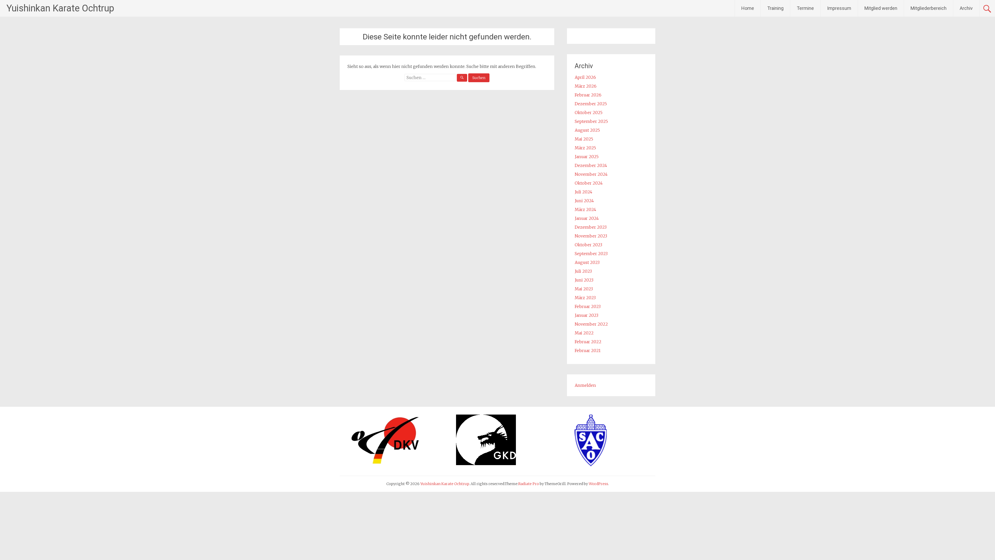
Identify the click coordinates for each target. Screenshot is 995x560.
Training (775, 8)
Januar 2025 (587, 156)
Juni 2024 (584, 200)
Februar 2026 (588, 94)
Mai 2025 (584, 139)
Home (747, 8)
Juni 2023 (584, 280)
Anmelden (585, 385)
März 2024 (585, 209)
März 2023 (585, 297)
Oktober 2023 (588, 244)
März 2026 (585, 86)
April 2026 (585, 77)
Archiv (966, 8)
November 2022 (591, 324)
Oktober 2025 (588, 112)
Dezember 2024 (591, 165)
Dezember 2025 (591, 103)
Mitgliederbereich (929, 8)
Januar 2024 (587, 218)
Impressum (839, 8)
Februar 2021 (588, 350)
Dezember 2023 (591, 227)
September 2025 (591, 121)
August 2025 (587, 130)
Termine (805, 8)
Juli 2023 (583, 271)
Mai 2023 (584, 288)
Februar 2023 (588, 306)
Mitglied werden (880, 8)
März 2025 (585, 147)
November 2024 (591, 174)
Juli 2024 (583, 191)
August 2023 (587, 262)
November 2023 (591, 236)
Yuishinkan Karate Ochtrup (60, 8)
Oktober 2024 (589, 183)
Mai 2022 (584, 332)
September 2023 (591, 253)
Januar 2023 (586, 315)
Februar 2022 (588, 341)
